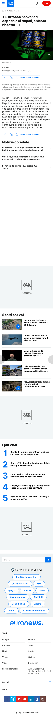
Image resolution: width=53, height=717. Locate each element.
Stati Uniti (38, 597)
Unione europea (17, 597)
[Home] (3, 11)
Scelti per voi (13, 315)
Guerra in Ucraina (20, 583)
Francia (27, 590)
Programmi (33, 663)
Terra (30, 645)
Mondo (18, 11)
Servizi (5, 682)
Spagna (11, 590)
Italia (39, 583)
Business (6, 645)
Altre (4, 689)
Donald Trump (19, 604)
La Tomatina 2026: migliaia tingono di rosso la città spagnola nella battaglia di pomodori (22, 148)
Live (46, 3)
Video (4, 663)
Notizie (10, 11)
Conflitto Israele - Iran (26, 577)
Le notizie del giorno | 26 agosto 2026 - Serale (20, 167)
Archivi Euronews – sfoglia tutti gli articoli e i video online (39, 671)
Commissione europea (34, 610)
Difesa (42, 590)
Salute (31, 651)
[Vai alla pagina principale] (10, 3)
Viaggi (5, 657)
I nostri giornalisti (10, 669)
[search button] (48, 559)
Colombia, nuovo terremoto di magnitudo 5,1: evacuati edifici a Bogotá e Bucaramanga (23, 157)
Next (4, 651)
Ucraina (37, 604)
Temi (4, 633)
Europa (5, 639)
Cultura (11, 610)
